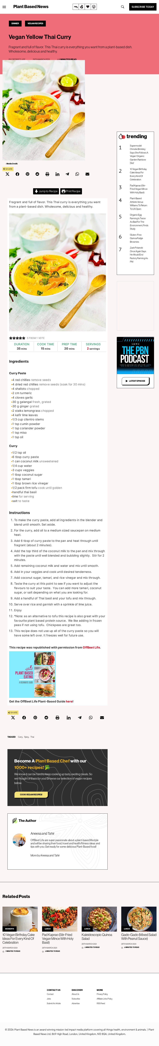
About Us (75, 994)
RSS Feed (101, 1003)
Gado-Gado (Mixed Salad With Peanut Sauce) (139, 937)
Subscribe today (143, 6)
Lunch (48, 929)
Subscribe (76, 999)
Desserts (9, 929)
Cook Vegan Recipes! (31, 794)
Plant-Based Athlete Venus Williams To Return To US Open (138, 203)
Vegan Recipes (35, 23)
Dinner (15, 23)
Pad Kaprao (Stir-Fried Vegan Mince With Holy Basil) (139, 189)
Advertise (76, 1003)
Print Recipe (73, 191)
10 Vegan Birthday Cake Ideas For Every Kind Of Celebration (138, 174)
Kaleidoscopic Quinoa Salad (97, 937)
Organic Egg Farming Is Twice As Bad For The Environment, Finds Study (139, 221)
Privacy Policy (102, 994)
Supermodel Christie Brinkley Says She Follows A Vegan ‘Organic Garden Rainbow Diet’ (139, 154)
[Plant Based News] (4, 7)
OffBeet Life (18, 59)
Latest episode (137, 381)
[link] (84, 7)
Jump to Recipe (48, 191)
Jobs (49, 999)
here (69, 701)
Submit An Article (54, 1003)
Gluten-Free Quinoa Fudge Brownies (136, 238)
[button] (10, 338)
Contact (50, 994)
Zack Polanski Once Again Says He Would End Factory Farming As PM (139, 254)
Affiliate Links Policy (104, 999)
